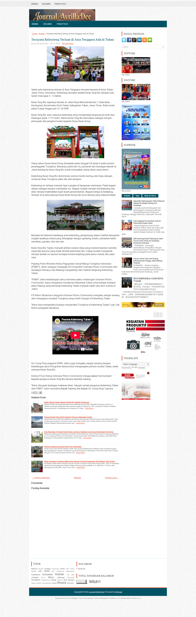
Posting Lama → (112, 478)
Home (34, 34)
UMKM (54, 583)
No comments (67, 44)
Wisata (42, 34)
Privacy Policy (60, 4)
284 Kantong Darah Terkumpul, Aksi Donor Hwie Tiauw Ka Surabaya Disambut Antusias (148, 241)
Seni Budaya (69, 580)
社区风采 (70, 583)
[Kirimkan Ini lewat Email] (32, 392)
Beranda (34, 4)
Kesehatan (35, 575)
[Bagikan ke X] (38, 392)
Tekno (33, 583)
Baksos (34, 569)
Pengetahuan (45, 580)
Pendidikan (35, 580)
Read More (89, 408)
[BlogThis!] (35, 392)
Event (62, 569)
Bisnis (41, 569)
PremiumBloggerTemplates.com (107, 598)
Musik (43, 578)
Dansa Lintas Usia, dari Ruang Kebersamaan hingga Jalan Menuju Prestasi (147, 260)
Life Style (70, 575)
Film (67, 569)
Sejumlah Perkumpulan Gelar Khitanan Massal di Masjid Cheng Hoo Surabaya (149, 203)
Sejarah (60, 580)
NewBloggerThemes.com (131, 598)
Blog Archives (150, 196)
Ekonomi (55, 569)
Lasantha (89, 598)
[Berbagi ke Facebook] (40, 392)
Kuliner (59, 574)
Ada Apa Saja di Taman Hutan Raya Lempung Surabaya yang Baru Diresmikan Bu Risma (78, 432)
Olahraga (61, 577)
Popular (127, 196)
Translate (141, 368)
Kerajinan (60, 571)
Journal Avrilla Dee (96, 592)
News (51, 577)
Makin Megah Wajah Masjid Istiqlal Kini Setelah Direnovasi (66, 402)
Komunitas (47, 574)
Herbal (33, 571)
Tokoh (38, 583)
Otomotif (70, 578)
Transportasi (46, 583)
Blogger (119, 592)
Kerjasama (70, 571)
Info (53, 571)
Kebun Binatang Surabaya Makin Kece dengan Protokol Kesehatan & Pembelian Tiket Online (79, 461)
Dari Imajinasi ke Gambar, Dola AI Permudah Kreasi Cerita (147, 222)
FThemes (66, 598)
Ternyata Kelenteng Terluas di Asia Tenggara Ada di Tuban (72, 39)
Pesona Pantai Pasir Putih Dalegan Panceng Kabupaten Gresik (68, 417)
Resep (54, 580)
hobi (40, 571)
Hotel (46, 571)
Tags (137, 196)
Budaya (48, 569)
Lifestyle (34, 577)
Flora (72, 569)
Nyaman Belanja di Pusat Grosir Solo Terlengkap (62, 447)
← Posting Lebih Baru (41, 478)
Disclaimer (46, 4)
